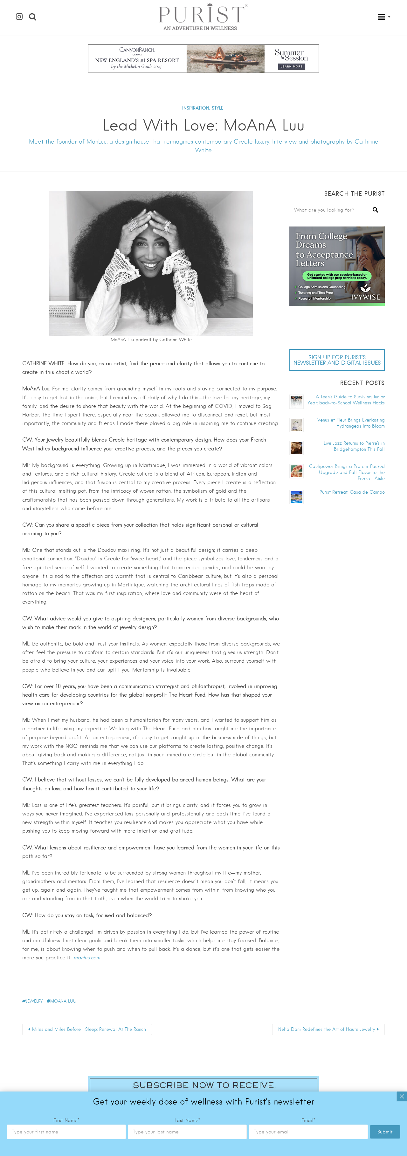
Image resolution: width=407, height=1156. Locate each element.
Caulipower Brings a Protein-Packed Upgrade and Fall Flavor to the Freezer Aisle (347, 472)
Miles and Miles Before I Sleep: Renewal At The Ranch (89, 1029)
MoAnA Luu (63, 1001)
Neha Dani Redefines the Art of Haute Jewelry (326, 1029)
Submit (385, 1132)
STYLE (218, 108)
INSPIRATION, (196, 108)
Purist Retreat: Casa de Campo (352, 492)
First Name (66, 1120)
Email (308, 1120)
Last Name (187, 1120)
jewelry (34, 1001)
